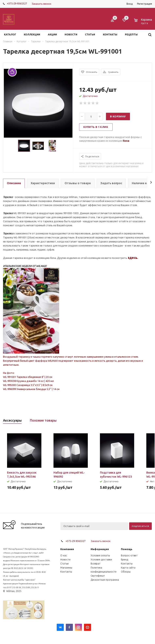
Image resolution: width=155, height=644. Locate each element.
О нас (63, 555)
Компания (67, 549)
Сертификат (98, 575)
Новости (65, 559)
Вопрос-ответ (129, 555)
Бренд (124, 559)
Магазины (66, 567)
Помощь (126, 549)
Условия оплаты (100, 555)
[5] (97, 103)
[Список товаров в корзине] (143, 22)
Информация (100, 549)
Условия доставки (101, 559)
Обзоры (126, 571)
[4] (93, 103)
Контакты (66, 571)
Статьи (64, 563)
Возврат (96, 563)
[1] (81, 103)
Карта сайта (128, 567)
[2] (85, 103)
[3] (89, 103)
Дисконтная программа (105, 579)
